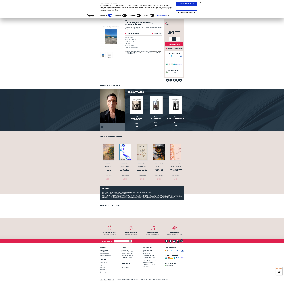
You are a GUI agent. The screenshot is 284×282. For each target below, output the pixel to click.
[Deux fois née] (142, 152)
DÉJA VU (108, 170)
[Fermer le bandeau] (200, 2)
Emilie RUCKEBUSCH (175, 166)
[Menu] (282, 268)
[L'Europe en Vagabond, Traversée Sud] (111, 50)
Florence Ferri (159, 166)
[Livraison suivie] (174, 56)
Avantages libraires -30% (127, 253)
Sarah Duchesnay (125, 166)
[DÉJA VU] (108, 152)
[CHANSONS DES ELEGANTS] (175, 104)
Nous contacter (146, 253)
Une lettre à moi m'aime (176, 170)
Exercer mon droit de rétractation (160, 279)
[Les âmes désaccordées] (125, 152)
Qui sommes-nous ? (104, 250)
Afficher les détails (162, 15)
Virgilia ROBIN (108, 166)
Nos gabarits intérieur (148, 262)
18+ (101, 271)
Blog (144, 252)
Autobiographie (108, 175)
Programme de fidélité (127, 257)
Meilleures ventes (104, 265)
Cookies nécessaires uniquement (186, 12)
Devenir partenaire (126, 265)
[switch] (124, 15)
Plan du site (146, 266)
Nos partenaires (125, 267)
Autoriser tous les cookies (187, 3)
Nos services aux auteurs (105, 255)
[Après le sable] (156, 104)
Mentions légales (135, 279)
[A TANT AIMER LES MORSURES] (136, 104)
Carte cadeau (125, 259)
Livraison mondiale (131, 232)
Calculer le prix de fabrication (150, 260)
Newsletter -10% (125, 250)
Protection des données (146, 279)
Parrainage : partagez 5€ (127, 255)
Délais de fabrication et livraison (150, 259)
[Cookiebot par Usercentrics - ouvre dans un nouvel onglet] (90, 15)
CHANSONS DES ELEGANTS (175, 118)
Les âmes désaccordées (125, 170)
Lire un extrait (158, 33)
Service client (174, 232)
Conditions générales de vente (123, 279)
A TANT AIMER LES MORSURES (136, 119)
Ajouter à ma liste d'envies (175, 48)
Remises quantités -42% (127, 252)
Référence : (127, 37)
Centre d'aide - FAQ (148, 250)
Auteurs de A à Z (104, 269)
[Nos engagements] (174, 72)
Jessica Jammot (142, 166)
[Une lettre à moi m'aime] (175, 152)
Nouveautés (102, 267)
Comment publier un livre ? (149, 255)
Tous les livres (103, 262)
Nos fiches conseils (104, 253)
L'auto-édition (103, 252)
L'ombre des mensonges (159, 170)
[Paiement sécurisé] (174, 64)
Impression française (109, 232)
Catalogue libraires (104, 273)
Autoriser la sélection (186, 8)
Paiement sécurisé (152, 232)
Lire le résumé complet (133, 33)
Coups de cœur (103, 264)
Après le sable (156, 118)
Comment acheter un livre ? (149, 257)
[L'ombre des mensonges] (159, 152)
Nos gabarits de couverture (149, 264)
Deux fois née (142, 170)
